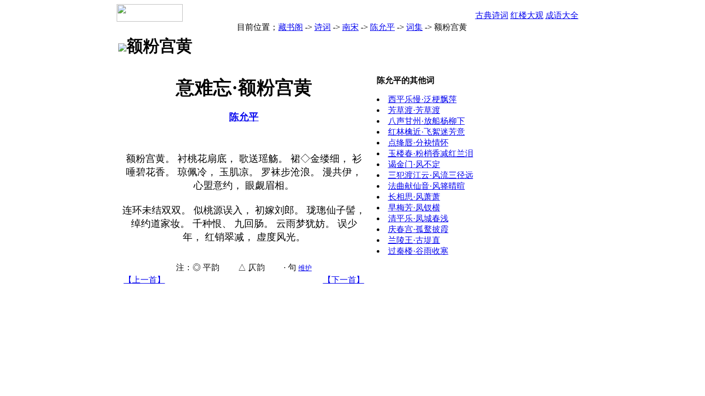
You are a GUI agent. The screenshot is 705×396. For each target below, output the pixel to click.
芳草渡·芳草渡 (414, 110)
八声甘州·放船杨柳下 (426, 121)
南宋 (350, 27)
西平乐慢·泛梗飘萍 (422, 99)
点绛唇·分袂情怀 (418, 142)
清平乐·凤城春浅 (418, 218)
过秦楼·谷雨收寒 (418, 250)
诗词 (322, 27)
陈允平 (382, 27)
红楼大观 (526, 15)
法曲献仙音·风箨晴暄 (426, 186)
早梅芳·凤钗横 (414, 207)
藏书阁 (290, 27)
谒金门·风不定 (414, 164)
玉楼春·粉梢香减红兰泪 (430, 153)
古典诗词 (491, 15)
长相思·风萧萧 (414, 196)
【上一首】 (144, 279)
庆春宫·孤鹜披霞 (418, 229)
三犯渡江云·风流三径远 (430, 175)
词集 (414, 27)
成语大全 (562, 15)
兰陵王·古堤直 (414, 240)
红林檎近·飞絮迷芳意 (426, 131)
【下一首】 (343, 279)
